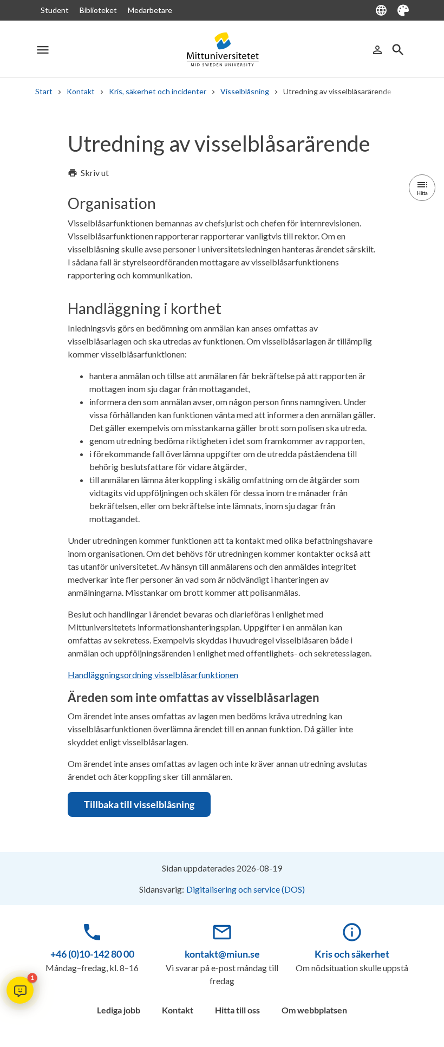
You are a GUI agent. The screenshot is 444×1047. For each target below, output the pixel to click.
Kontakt (81, 91)
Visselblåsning (244, 91)
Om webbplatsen (314, 1010)
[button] (20, 990)
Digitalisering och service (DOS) (245, 889)
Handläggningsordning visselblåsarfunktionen (153, 674)
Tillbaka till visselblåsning (139, 804)
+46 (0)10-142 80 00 (92, 954)
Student (55, 10)
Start (44, 91)
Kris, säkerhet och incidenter (157, 91)
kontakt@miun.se (222, 954)
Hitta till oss (237, 1010)
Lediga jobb (118, 1010)
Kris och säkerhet (352, 954)
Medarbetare (150, 10)
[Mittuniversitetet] (222, 49)
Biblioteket (98, 10)
